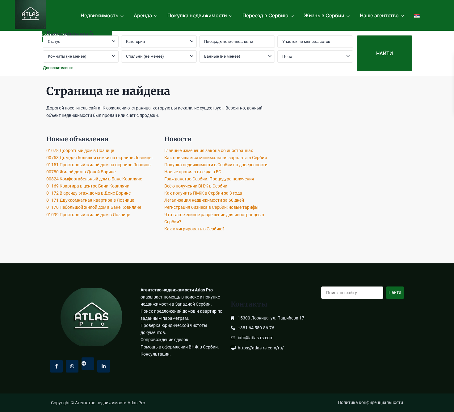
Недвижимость (99, 15)
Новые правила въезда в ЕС (192, 171)
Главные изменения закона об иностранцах (208, 150)
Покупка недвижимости (197, 15)
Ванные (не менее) (222, 56)
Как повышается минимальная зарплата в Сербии (215, 157)
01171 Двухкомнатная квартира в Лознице (90, 200)
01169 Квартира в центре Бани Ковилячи (87, 185)
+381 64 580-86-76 (44, 35)
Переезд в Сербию (265, 15)
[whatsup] (72, 366)
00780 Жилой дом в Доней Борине (81, 171)
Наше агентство (379, 15)
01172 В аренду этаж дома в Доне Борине (88, 193)
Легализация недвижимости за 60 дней (204, 200)
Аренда (143, 15)
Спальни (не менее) (145, 56)
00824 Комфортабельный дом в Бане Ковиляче (94, 178)
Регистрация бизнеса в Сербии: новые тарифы (211, 207)
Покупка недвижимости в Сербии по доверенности (215, 164)
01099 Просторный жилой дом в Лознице (88, 214)
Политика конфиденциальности (370, 402)
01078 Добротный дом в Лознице (80, 150)
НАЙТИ (384, 53)
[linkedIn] (103, 366)
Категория (135, 41)
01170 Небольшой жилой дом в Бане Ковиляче (93, 207)
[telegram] (88, 363)
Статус (54, 41)
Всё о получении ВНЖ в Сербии (195, 185)
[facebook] (56, 366)
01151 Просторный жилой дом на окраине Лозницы (99, 164)
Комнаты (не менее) (67, 56)
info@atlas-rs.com (255, 337)
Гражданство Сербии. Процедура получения (209, 178)
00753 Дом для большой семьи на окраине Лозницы (99, 157)
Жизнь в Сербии (324, 15)
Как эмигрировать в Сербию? (194, 228)
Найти (395, 292)
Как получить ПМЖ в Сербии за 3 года (203, 193)
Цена (287, 56)
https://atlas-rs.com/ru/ (261, 347)
